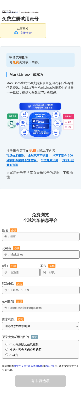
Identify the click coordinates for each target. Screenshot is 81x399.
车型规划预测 (49, 160)
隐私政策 (49, 366)
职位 (47, 266)
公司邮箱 (12, 301)
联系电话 (12, 283)
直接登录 (26, 33)
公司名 (10, 248)
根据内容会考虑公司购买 (26, 349)
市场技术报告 (15, 155)
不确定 (14, 355)
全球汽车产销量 (38, 155)
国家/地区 (12, 319)
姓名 (9, 230)
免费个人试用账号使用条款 (28, 366)
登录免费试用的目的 (19, 337)
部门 (9, 266)
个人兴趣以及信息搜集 (24, 344)
